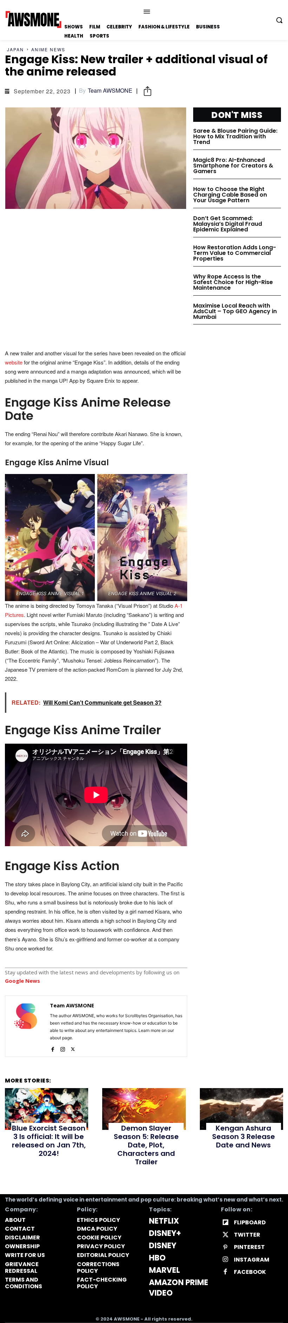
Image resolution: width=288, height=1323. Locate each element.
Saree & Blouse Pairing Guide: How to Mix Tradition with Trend (235, 136)
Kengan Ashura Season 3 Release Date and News (243, 1136)
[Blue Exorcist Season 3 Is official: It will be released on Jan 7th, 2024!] (46, 1109)
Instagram (251, 1259)
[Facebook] (52, 1048)
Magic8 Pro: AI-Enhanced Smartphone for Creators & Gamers (233, 165)
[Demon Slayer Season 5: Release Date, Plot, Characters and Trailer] (143, 1109)
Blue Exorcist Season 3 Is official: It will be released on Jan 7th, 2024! (49, 1140)
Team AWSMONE (110, 90)
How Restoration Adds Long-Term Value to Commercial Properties (234, 253)
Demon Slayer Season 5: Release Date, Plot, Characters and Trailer (146, 1145)
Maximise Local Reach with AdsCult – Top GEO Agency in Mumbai (235, 311)
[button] (279, 20)
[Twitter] (73, 1048)
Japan (15, 49)
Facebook (250, 1272)
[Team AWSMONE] (25, 1026)
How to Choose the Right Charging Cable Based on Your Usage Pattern (230, 194)
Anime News (48, 49)
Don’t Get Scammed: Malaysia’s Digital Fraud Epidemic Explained (227, 223)
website (13, 362)
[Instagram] (62, 1048)
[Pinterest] (225, 1247)
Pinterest (249, 1247)
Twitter (247, 1234)
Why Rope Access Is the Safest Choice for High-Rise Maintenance (233, 282)
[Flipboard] (225, 1222)
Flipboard (250, 1222)
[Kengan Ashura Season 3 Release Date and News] (241, 1109)
